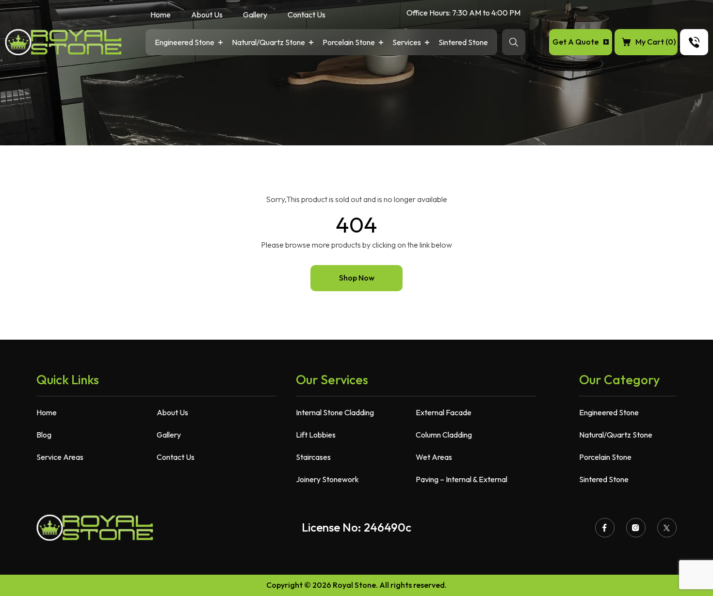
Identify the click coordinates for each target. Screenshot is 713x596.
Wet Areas (434, 457)
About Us (207, 15)
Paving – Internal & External (461, 479)
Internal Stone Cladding (335, 412)
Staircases (313, 457)
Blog (43, 434)
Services (406, 43)
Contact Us (306, 15)
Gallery (255, 15)
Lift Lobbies (316, 434)
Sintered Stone (463, 43)
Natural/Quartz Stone (268, 43)
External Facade (443, 412)
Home (160, 15)
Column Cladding (444, 434)
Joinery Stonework (327, 479)
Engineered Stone (184, 43)
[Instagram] (636, 527)
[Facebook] (605, 527)
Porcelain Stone (349, 43)
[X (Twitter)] (667, 527)
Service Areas (59, 457)
